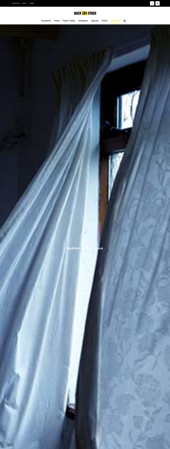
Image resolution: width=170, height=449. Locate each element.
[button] (125, 20)
